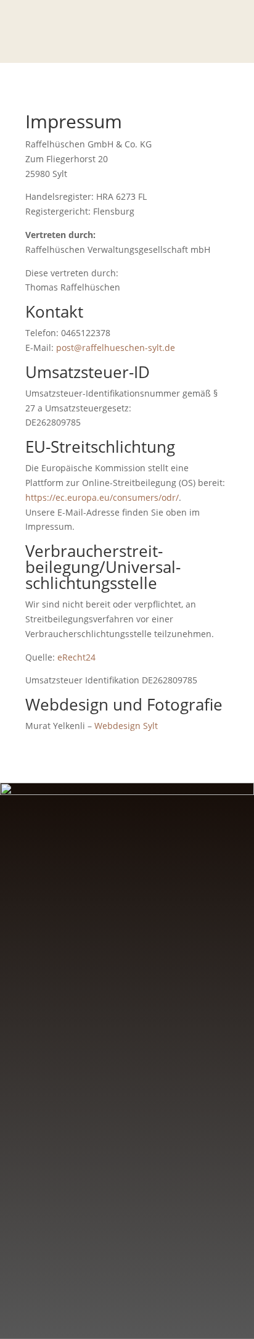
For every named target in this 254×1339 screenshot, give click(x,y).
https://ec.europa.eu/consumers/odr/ (102, 497)
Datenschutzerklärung (127, 1048)
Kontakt (121, 1232)
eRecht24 (76, 657)
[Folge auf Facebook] (115, 1182)
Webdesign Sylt (126, 725)
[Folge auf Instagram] (139, 1182)
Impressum (127, 1024)
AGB (127, 1072)
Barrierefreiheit (127, 1097)
